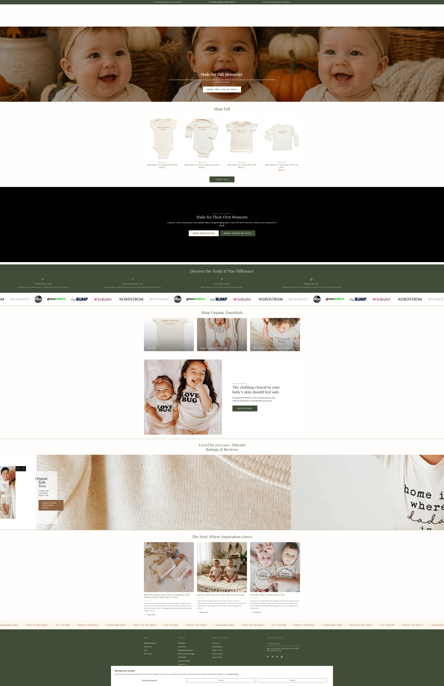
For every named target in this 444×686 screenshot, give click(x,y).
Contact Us (182, 664)
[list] (222, 283)
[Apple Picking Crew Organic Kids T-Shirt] (242, 137)
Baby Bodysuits (150, 643)
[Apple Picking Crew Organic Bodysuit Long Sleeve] (202, 137)
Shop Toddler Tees (238, 233)
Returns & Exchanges (186, 654)
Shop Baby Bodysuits (56, 504)
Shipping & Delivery (185, 650)
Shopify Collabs (184, 661)
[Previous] (18, 468)
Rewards (181, 643)
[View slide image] (12, 492)
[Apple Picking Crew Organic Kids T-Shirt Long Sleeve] (281, 137)
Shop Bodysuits (204, 233)
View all (222, 179)
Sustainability (217, 647)
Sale (145, 650)
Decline (292, 680)
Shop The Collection (222, 89)
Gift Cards (148, 654)
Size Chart (182, 647)
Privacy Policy (233, 674)
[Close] (377, 317)
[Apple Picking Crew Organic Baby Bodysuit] (162, 137)
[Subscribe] (299, 643)
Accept (221, 680)
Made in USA (217, 650)
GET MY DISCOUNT (321, 366)
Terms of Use (217, 657)
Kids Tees (147, 647)
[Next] (23, 468)
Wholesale (182, 657)
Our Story (245, 408)
